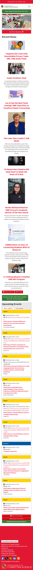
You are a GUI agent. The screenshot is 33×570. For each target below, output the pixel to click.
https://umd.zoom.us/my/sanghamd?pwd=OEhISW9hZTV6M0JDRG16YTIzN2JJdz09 (16, 430)
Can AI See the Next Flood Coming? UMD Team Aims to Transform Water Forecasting (16, 105)
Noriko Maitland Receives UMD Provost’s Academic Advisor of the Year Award (16, 210)
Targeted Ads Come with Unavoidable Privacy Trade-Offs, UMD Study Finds (16, 56)
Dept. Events (9, 308)
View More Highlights (15, 32)
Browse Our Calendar (17, 516)
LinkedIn (14, 558)
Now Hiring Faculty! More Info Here (16, 11)
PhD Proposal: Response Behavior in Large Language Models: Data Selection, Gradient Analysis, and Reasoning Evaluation (16, 369)
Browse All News (8, 292)
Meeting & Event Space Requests (17, 521)
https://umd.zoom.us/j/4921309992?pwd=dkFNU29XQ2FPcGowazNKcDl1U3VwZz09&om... (16, 465)
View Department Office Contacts (9, 541)
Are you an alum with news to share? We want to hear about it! (15, 298)
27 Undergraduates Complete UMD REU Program (16, 278)
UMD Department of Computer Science (13, 6)
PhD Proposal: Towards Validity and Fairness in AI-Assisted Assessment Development (14, 323)
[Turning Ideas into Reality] (16, 22)
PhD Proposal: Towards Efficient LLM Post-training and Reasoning (16, 435)
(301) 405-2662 (12, 555)
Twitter (6, 558)
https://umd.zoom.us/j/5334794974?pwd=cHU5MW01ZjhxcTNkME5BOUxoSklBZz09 (16, 341)
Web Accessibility (6, 561)
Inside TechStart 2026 (16, 78)
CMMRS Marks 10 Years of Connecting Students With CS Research (16, 247)
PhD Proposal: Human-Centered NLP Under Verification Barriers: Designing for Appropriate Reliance (16, 471)
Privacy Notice (15, 561)
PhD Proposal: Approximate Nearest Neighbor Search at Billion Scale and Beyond (14, 490)
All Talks (19, 308)
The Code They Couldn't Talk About (16, 139)
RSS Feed (19, 292)
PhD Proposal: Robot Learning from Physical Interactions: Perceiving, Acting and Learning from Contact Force (15, 346)
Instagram (10, 558)
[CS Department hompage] (16, 565)
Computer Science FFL (10, 451)
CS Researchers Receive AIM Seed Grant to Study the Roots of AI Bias (16, 172)
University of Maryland (16, 1)
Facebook (2, 558)
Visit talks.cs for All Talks (17, 519)
